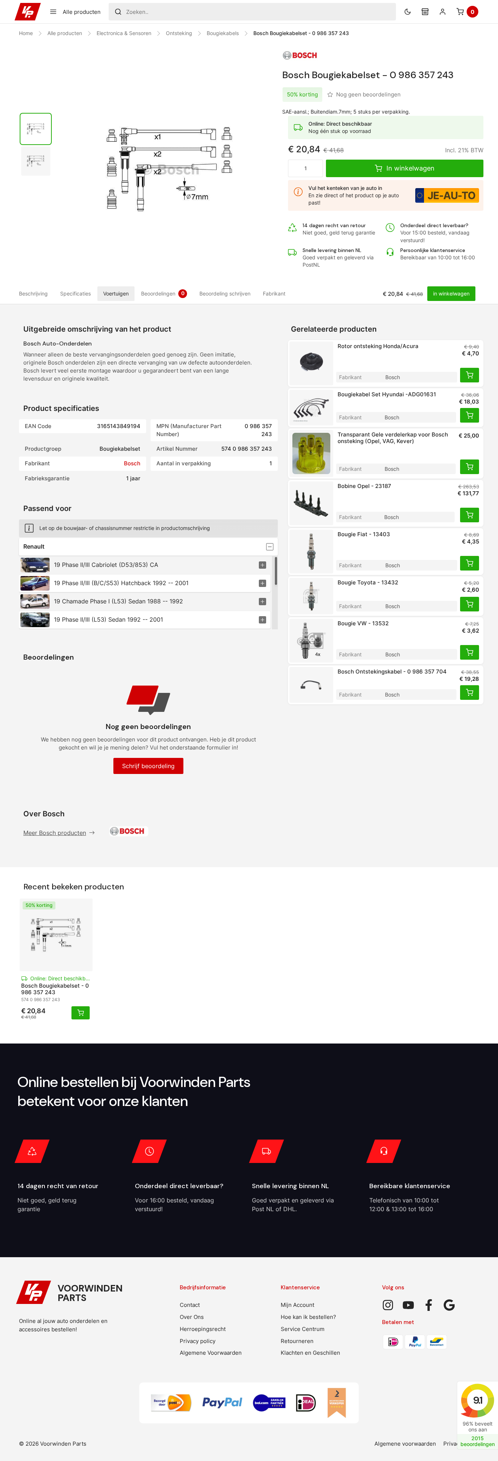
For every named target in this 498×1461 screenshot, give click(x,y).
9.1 (477, 1400)
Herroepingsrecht (203, 1328)
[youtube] (408, 1305)
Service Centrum (302, 1328)
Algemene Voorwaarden (211, 1352)
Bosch (132, 463)
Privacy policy (197, 1341)
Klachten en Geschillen (310, 1352)
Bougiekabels (223, 33)
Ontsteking (179, 33)
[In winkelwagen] (469, 375)
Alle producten (64, 33)
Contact (190, 1304)
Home (26, 33)
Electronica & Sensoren (124, 33)
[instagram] (388, 1305)
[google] (449, 1305)
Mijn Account (297, 1304)
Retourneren (297, 1341)
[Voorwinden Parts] (28, 11)
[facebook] (429, 1305)
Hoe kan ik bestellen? (308, 1316)
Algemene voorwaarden (405, 1443)
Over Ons (192, 1316)
